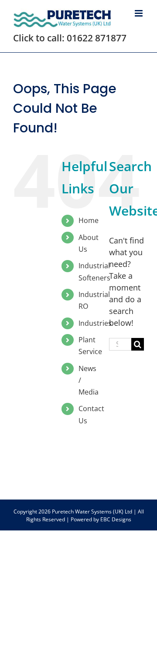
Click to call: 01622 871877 (69, 37)
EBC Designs (115, 519)
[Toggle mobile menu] (139, 13)
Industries (95, 323)
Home (88, 220)
